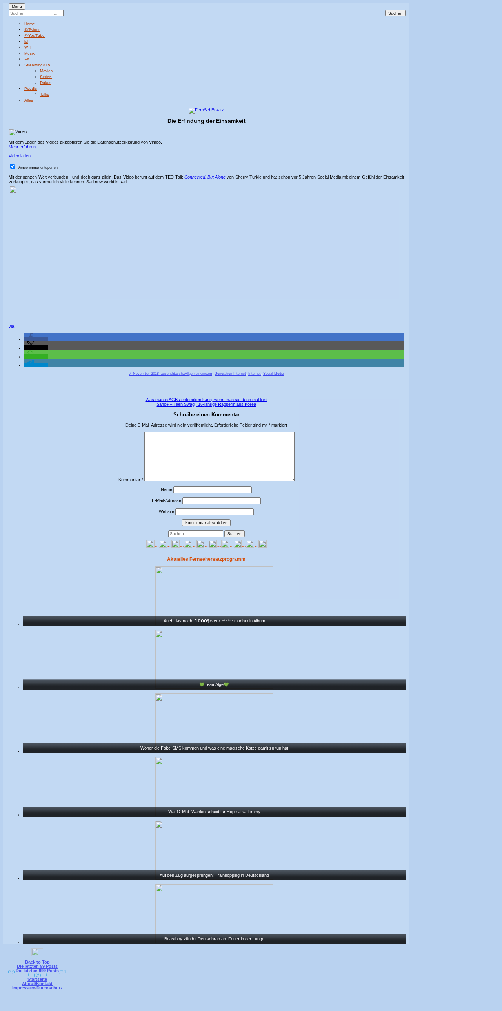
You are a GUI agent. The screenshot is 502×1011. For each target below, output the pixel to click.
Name (166, 489)
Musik (29, 53)
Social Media (273, 374)
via (11, 326)
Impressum (23, 987)
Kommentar (130, 479)
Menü (17, 6)
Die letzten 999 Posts (37, 970)
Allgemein (192, 374)
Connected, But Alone (205, 177)
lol (26, 41)
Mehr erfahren (22, 146)
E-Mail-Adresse (166, 500)
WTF (28, 47)
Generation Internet (230, 374)
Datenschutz (49, 987)
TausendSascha (172, 374)
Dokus (45, 82)
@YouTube (34, 35)
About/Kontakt (37, 983)
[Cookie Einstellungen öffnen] (283, 1006)
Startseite (37, 979)
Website (166, 511)
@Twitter (32, 29)
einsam (206, 374)
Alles (28, 100)
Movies (46, 71)
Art (26, 59)
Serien (46, 77)
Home (29, 24)
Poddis (30, 88)
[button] (36, 339)
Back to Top (37, 962)
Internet (254, 374)
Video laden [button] (20, 155)
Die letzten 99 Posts (37, 966)
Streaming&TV (37, 65)
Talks (44, 94)
